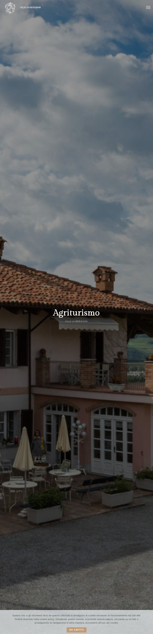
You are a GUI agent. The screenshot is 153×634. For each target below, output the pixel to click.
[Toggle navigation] (148, 7)
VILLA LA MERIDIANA (30, 7)
